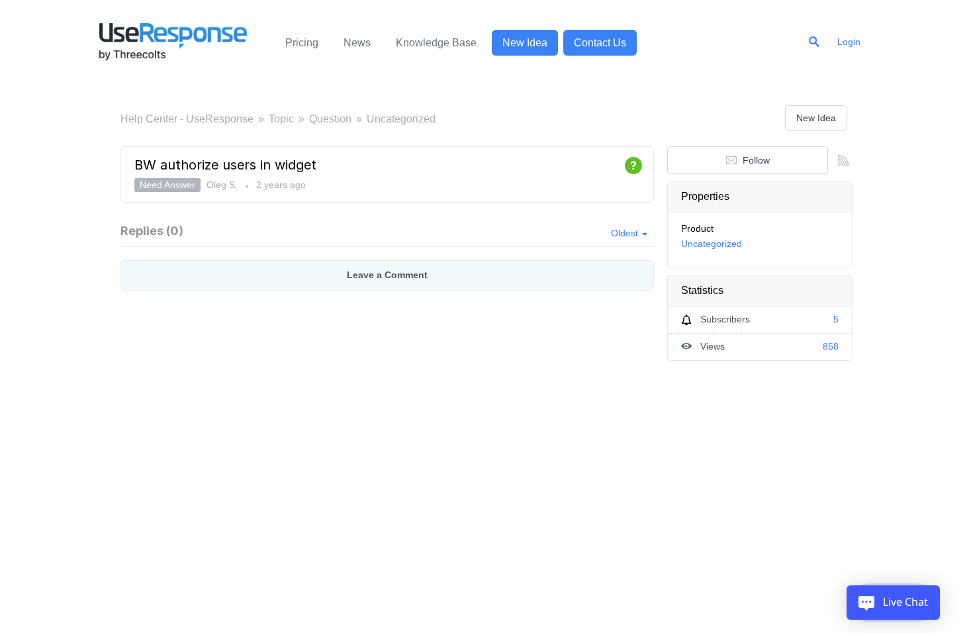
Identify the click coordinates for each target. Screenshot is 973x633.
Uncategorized (401, 118)
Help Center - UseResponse (187, 118)
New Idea (524, 42)
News (357, 42)
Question (330, 118)
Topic (281, 118)
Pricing (301, 42)
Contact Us (600, 42)
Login (848, 41)
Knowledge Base (436, 42)
